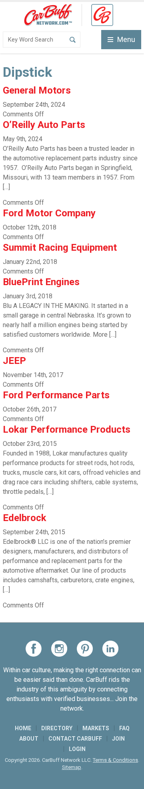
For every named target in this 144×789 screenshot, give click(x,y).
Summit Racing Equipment (60, 247)
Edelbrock (24, 517)
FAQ (124, 728)
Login (77, 749)
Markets (95, 728)
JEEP (14, 360)
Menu (126, 39)
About (28, 738)
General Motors (37, 90)
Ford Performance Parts (56, 395)
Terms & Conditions (115, 760)
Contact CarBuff (75, 738)
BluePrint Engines (41, 282)
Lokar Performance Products (66, 429)
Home (23, 728)
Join (118, 738)
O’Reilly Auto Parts (44, 124)
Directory (56, 728)
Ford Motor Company (49, 213)
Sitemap (71, 767)
